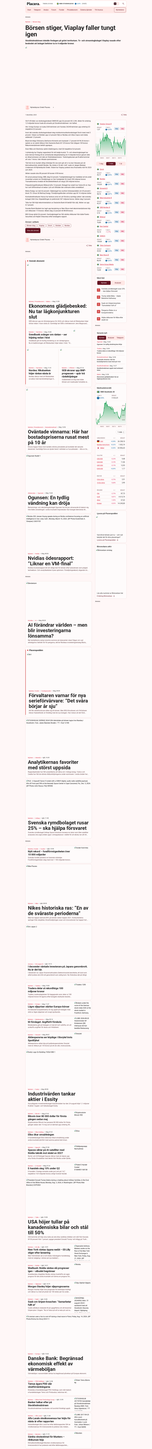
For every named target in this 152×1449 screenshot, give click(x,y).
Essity (37, 1089)
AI (36, 620)
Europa (37, 1004)
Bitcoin (37, 1113)
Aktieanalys (31, 493)
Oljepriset (38, 1284)
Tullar (37, 1217)
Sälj (122, 129)
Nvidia (37, 553)
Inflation (72, 368)
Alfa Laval (38, 1416)
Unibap (37, 818)
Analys (46, 10)
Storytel (37, 1035)
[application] (111, 145)
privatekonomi (39, 301)
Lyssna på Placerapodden (106, 540)
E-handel (38, 1166)
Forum (53, 10)
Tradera (37, 986)
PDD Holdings (39, 1381)
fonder (37, 691)
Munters (38, 1434)
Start (29, 10)
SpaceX (37, 1147)
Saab (37, 1299)
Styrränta (39, 332)
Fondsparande (46, 691)
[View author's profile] (53, 107)
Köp (116, 129)
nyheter (27, 22)
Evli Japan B (39, 964)
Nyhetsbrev (120, 10)
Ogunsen (40, 493)
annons (30, 964)
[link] (58, 295)
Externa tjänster (86, 10)
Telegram (37, 10)
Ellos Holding (39, 1132)
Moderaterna (39, 1019)
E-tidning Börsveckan (104, 596)
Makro (48, 301)
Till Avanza (99, 10)
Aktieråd (38, 757)
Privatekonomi (72, 10)
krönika (30, 620)
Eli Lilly (37, 1247)
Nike (36, 903)
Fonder (61, 10)
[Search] (123, 3)
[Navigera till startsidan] (33, 3)
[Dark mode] (115, 3)
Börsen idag (36, 22)
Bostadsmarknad (50, 427)
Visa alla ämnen (33, 230)
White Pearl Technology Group (44, 1400)
